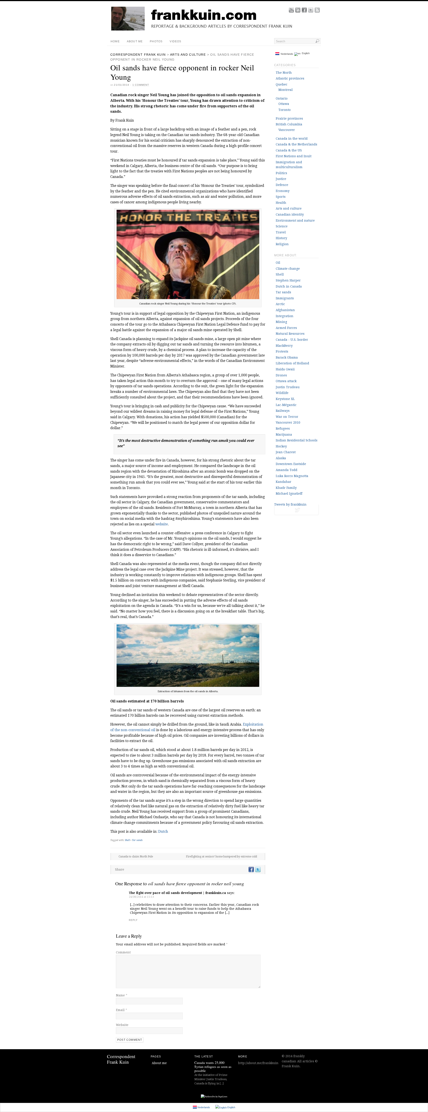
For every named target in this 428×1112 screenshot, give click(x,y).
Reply (133, 920)
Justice (281, 179)
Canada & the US (289, 150)
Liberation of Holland (292, 363)
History (281, 238)
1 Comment (140, 85)
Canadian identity (290, 214)
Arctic (280, 304)
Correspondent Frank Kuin (138, 54)
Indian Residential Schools (296, 440)
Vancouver (286, 130)
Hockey (281, 446)
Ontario (282, 98)
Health (281, 202)
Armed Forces (286, 328)
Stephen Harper (288, 280)
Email (121, 1010)
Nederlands (286, 54)
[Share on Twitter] (258, 869)
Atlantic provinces (290, 78)
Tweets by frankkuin (290, 504)
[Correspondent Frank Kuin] (217, 29)
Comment (123, 952)
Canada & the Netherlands (296, 144)
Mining (281, 322)
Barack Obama (287, 357)
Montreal (285, 90)
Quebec (281, 84)
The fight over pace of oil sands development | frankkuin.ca (177, 893)
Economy (283, 191)
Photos (156, 41)
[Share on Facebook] (251, 869)
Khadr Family (286, 488)
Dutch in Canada (289, 286)
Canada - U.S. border (292, 339)
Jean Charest (286, 452)
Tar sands (137, 840)
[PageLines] (214, 1097)
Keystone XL (285, 399)
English (305, 53)
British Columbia (289, 124)
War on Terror (287, 416)
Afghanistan (285, 310)
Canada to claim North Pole (136, 856)
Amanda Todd (286, 470)
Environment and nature (295, 220)
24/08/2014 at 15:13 (141, 896)
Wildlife (282, 393)
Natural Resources (290, 333)
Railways (283, 410)
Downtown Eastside (291, 464)
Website (122, 1025)
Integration (284, 316)
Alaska (281, 458)
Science (282, 226)
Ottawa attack (286, 381)
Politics (281, 173)
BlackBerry (284, 345)
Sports (281, 196)
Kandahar (283, 482)
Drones (281, 375)
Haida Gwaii (285, 369)
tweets (296, 511)
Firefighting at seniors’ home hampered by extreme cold (221, 856)
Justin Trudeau (288, 387)
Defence (282, 185)
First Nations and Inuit (293, 156)
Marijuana (284, 434)
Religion (282, 244)
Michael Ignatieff (289, 493)
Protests (282, 351)
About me (135, 41)
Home (115, 41)
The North (284, 72)
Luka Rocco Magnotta (292, 476)
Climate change (288, 268)
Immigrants (285, 298)
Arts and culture (188, 54)
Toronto (284, 110)
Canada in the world (292, 138)
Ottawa (283, 104)
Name (121, 995)
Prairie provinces (289, 118)
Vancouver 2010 (288, 422)
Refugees (283, 428)
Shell (127, 840)
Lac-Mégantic (286, 405)
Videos (175, 41)
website (161, 524)
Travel (281, 232)
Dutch (163, 832)
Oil (278, 262)
